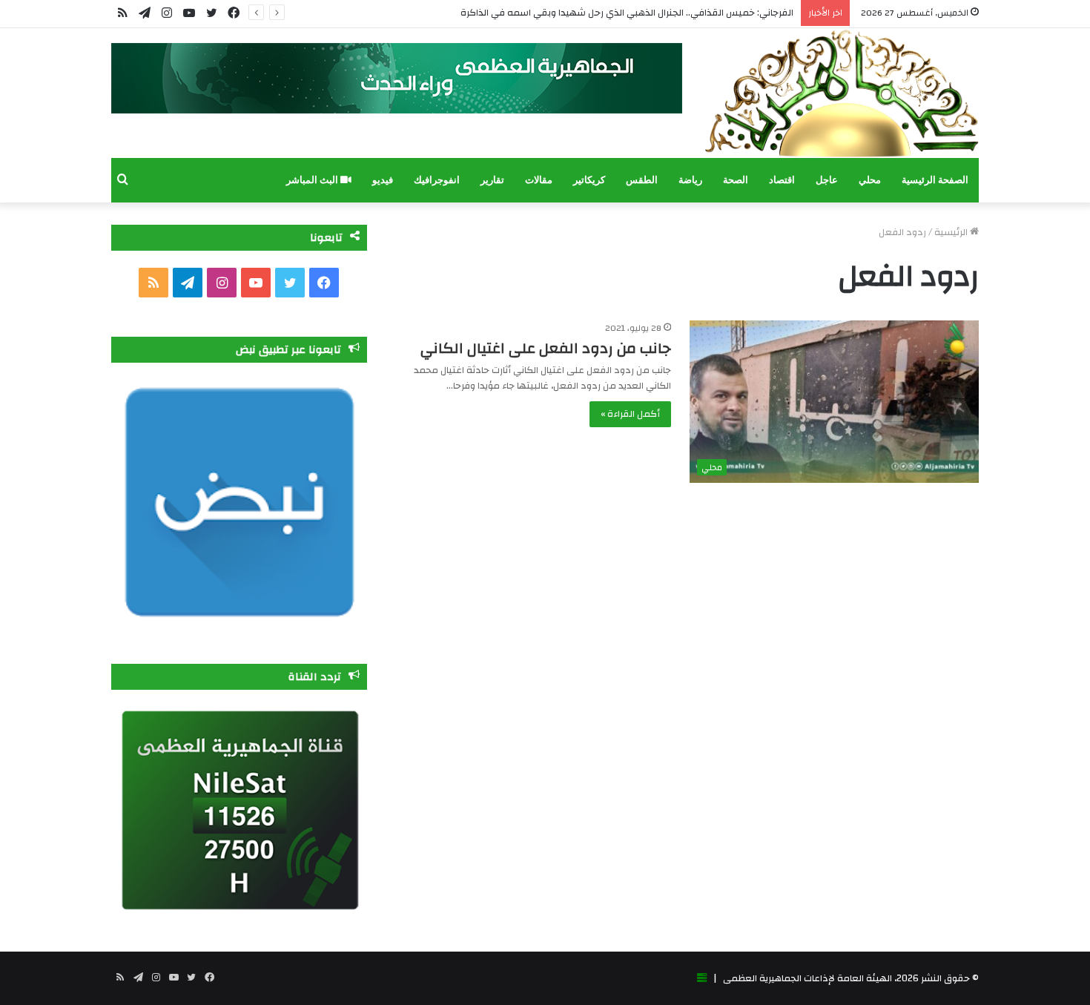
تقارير (492, 179)
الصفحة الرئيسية (935, 179)
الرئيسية (952, 232)
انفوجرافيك (437, 179)
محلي (870, 179)
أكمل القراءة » (630, 414)
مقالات (538, 179)
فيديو (382, 179)
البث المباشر (313, 179)
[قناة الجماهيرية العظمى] (841, 93)
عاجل (827, 179)
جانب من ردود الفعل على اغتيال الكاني (545, 348)
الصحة (735, 179)
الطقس (642, 179)
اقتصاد (782, 179)
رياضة (690, 179)
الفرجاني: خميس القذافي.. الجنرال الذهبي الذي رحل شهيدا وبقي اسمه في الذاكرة (626, 13)
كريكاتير (589, 179)
